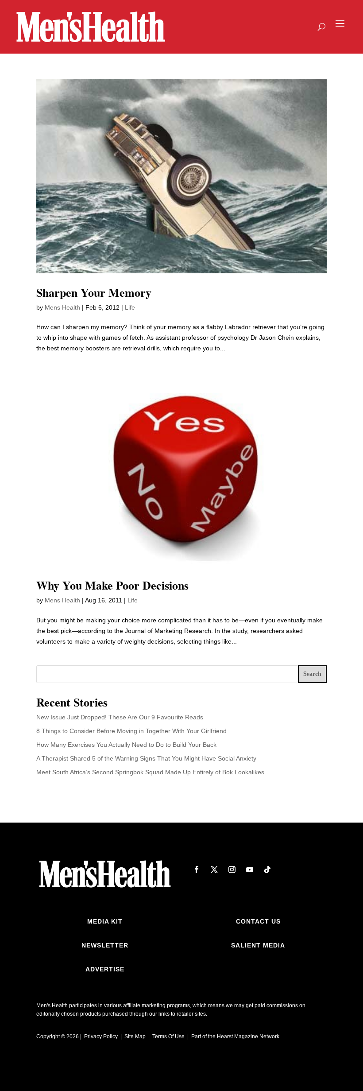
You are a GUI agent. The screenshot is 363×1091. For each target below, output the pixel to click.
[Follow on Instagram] (232, 869)
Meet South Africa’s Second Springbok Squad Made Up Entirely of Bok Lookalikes (150, 772)
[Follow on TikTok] (267, 869)
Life (130, 307)
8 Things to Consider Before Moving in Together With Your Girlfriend (131, 730)
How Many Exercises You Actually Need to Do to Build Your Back (126, 744)
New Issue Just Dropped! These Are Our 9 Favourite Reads (119, 717)
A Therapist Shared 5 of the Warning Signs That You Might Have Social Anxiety (146, 758)
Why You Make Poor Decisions (112, 585)
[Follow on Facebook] (196, 869)
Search (312, 674)
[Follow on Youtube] (250, 869)
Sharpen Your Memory (93, 292)
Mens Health (62, 307)
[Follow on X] (214, 869)
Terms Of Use (168, 1036)
